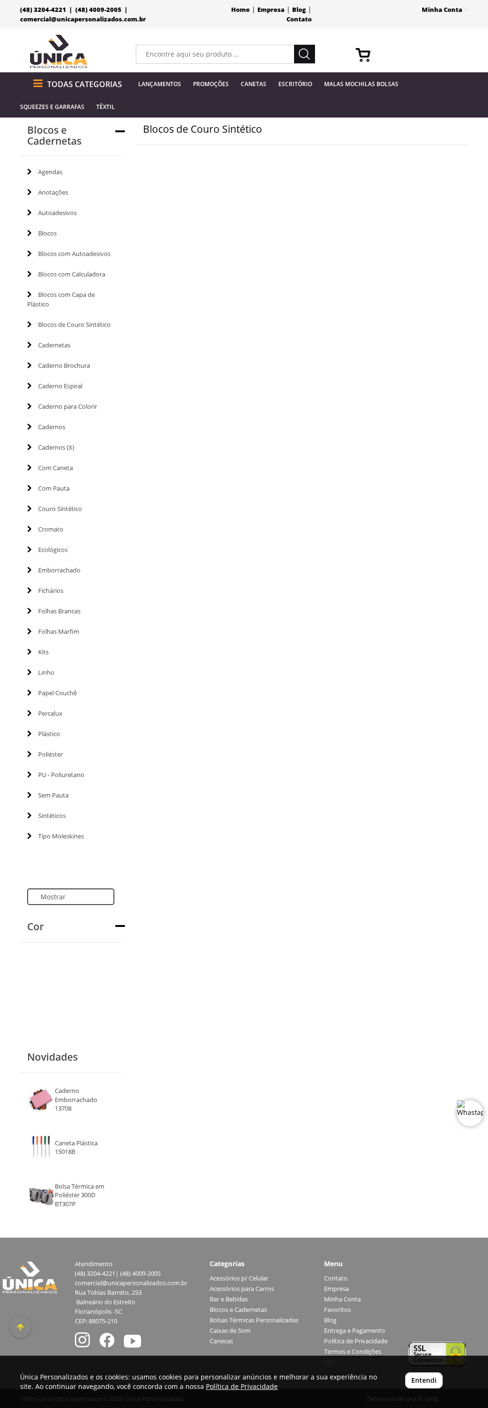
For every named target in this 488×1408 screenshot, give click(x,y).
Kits (43, 652)
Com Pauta (54, 488)
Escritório (295, 84)
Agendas (50, 171)
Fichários (50, 590)
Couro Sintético (60, 508)
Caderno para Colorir (67, 406)
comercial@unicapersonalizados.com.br (83, 19)
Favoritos (337, 1310)
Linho (46, 672)
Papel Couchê (57, 693)
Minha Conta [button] (443, 10)
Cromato (50, 529)
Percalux (50, 713)
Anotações (53, 192)
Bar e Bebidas (229, 1299)
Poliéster (50, 754)
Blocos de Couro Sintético (74, 324)
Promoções (211, 84)
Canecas (221, 1341)
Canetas (253, 84)
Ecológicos (53, 549)
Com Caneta (55, 467)
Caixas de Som (230, 1331)
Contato (299, 19)
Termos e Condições (352, 1352)
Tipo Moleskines (61, 836)
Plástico (49, 733)
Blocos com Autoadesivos (74, 253)
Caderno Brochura (64, 365)
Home (240, 10)
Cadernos (51, 427)
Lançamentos (159, 84)
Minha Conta (342, 1299)
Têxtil (105, 107)
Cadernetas (54, 345)
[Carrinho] (408, 54)
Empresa (271, 10)
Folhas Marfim (58, 631)
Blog (299, 10)
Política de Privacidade (355, 1341)
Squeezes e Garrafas (52, 107)
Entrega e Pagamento (354, 1331)
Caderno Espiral (60, 386)
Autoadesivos (57, 212)
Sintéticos (52, 815)
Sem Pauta (53, 795)
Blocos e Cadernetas (238, 1310)
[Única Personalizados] (59, 51)
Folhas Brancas (59, 611)
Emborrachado (59, 570)
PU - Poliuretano (61, 774)
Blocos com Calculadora (71, 274)
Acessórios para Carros (242, 1289)
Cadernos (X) (56, 447)
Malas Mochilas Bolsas (361, 84)
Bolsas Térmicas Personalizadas (254, 1320)
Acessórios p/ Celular (239, 1278)
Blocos (47, 233)
